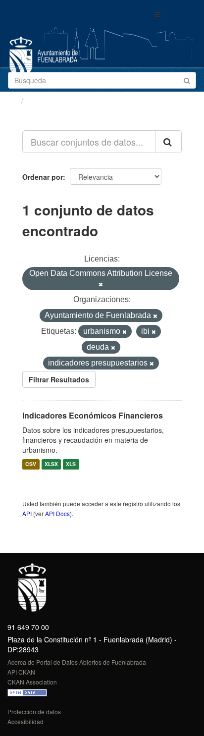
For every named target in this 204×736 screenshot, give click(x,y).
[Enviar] (187, 79)
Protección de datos (34, 711)
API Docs (57, 513)
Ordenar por (42, 177)
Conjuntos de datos (69, 100)
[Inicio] (11, 100)
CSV (30, 464)
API (27, 513)
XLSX (51, 464)
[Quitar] (101, 284)
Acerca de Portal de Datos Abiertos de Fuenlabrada (76, 662)
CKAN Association (32, 682)
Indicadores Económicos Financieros (92, 415)
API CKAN (21, 672)
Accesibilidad (25, 721)
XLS (71, 464)
